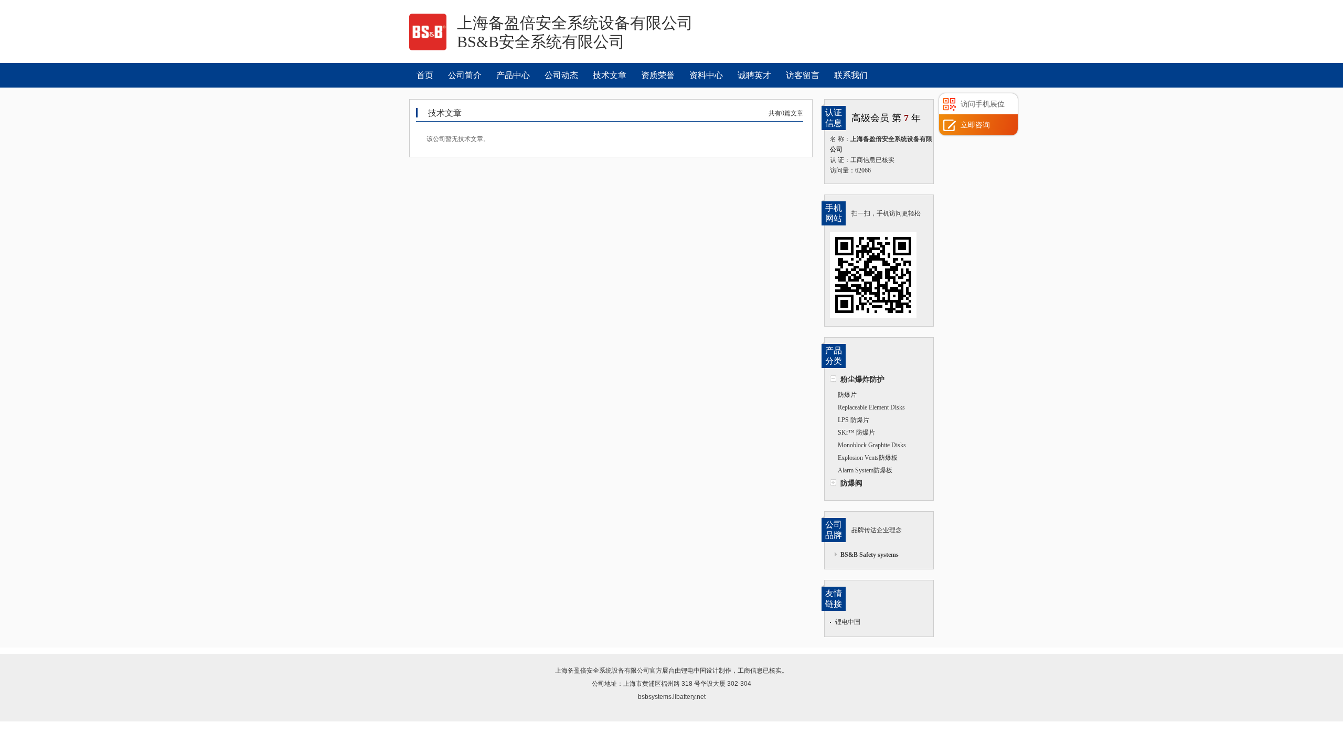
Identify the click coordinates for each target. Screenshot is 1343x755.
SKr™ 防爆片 (856, 432)
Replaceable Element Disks (871, 407)
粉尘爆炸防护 (862, 379)
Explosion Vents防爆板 (868, 457)
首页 (425, 75)
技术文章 (609, 75)
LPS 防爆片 (853, 420)
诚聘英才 (754, 75)
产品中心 (513, 75)
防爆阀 (851, 483)
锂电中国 (847, 621)
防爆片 (847, 394)
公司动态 (561, 75)
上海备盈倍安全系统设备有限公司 (602, 670)
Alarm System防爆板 (865, 470)
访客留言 (802, 75)
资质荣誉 (658, 75)
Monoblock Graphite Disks (872, 445)
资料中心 (706, 75)
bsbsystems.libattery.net (672, 696)
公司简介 (465, 75)
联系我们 (851, 75)
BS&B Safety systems (869, 554)
